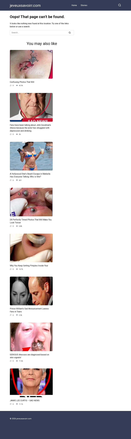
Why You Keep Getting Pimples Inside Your (29, 265)
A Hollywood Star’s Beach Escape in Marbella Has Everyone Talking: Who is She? (30, 175)
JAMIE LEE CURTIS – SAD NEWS (25, 400)
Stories (84, 5)
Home (74, 5)
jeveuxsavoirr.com (25, 5)
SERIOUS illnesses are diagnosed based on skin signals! (29, 356)
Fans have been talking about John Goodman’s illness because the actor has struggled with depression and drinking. (30, 128)
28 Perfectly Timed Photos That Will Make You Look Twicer (31, 221)
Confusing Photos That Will (22, 82)
